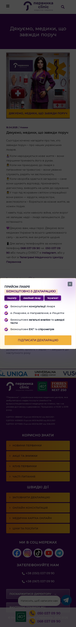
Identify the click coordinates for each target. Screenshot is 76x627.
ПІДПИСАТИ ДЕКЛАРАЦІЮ (38, 340)
